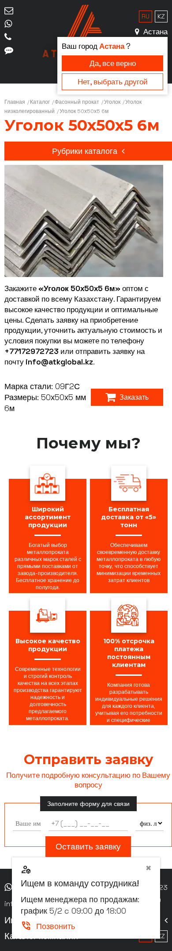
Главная (14, 102)
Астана (155, 31)
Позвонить (48, 926)
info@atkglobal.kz (59, 362)
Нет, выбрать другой (113, 82)
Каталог (40, 102)
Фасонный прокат (77, 102)
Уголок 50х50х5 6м (84, 111)
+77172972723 (31, 351)
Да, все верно (113, 63)
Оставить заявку (88, 846)
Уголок (112, 102)
